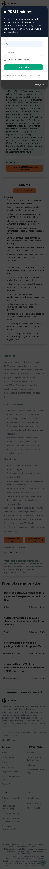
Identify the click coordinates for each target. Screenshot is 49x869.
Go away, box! (37, 84)
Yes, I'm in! (23, 67)
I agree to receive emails (18, 59)
